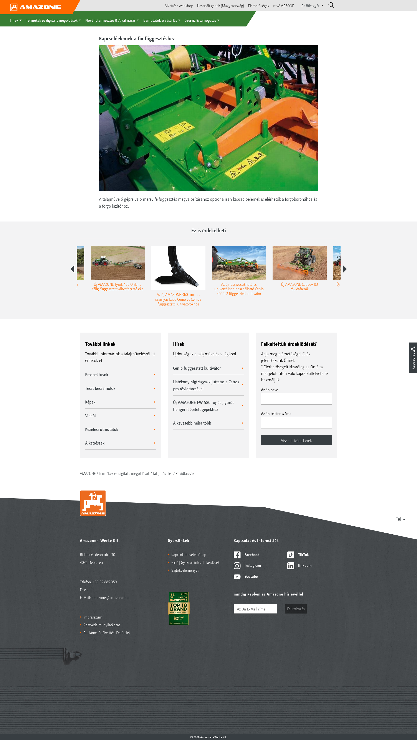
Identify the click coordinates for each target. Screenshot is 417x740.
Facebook (252, 554)
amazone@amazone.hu (110, 597)
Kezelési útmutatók (101, 429)
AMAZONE (88, 473)
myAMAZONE (283, 5)
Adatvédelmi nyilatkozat (101, 625)
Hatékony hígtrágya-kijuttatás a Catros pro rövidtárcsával (206, 385)
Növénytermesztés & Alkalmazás (110, 20)
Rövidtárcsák (184, 473)
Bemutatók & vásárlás (160, 20)
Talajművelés (162, 473)
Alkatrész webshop (179, 5)
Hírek (14, 20)
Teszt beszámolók (100, 388)
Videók (91, 415)
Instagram (252, 565)
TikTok (303, 554)
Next (345, 269)
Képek (90, 402)
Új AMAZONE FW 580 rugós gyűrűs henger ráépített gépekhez (203, 405)
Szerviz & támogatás (200, 20)
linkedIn (304, 565)
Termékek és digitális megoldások (52, 20)
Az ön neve (269, 389)
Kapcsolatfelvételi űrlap (188, 554)
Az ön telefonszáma (276, 413)
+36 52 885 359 (105, 582)
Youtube (251, 576)
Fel (398, 518)
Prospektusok (96, 374)
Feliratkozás (296, 608)
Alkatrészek (94, 443)
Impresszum (92, 617)
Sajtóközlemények (185, 570)
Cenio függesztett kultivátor (197, 368)
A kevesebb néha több (192, 423)
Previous (72, 269)
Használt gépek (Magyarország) (220, 5)
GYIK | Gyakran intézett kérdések (195, 562)
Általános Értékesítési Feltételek (107, 632)
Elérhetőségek (258, 5)
